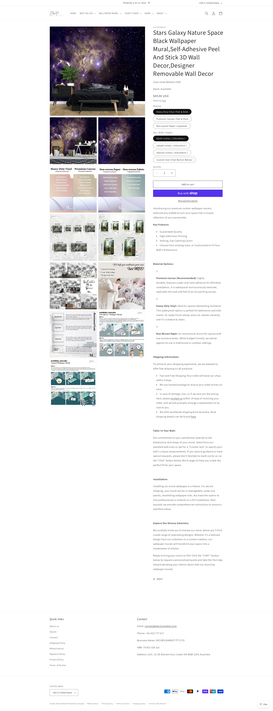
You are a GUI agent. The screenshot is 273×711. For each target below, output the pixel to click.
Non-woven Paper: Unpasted (171, 126)
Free (164, 100)
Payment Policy (57, 654)
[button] (87, 13)
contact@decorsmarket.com (161, 626)
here (193, 416)
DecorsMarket (61, 704)
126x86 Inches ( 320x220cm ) (171, 145)
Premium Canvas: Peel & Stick (172, 118)
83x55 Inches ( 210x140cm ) (170, 138)
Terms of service (123, 703)
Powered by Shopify (76, 704)
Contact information (157, 703)
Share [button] (160, 578)
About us (54, 626)
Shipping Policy (57, 643)
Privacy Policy (56, 659)
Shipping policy (139, 703)
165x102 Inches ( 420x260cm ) (172, 152)
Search (53, 631)
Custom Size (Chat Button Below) (174, 159)
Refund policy (57, 648)
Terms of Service (58, 665)
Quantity (157, 166)
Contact (54, 637)
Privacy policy (107, 703)
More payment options (188, 201)
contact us (177, 398)
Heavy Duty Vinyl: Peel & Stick (172, 111)
